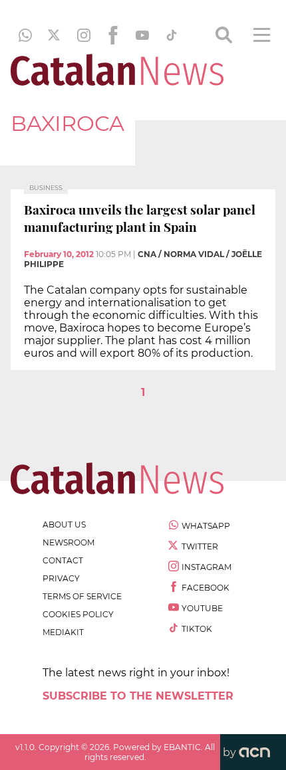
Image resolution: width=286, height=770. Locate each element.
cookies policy (78, 614)
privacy (61, 578)
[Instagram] (83, 35)
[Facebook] (113, 35)
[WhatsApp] (25, 35)
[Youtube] (142, 35)
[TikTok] (171, 35)
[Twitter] (54, 35)
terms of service (82, 596)
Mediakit (63, 632)
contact (63, 560)
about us (64, 524)
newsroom (68, 542)
